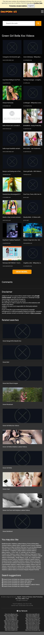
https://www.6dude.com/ (11, 618)
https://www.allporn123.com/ (33, 622)
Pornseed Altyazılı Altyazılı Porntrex (28, 570)
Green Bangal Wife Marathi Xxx (12, 341)
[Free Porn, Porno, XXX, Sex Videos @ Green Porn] (32, 191)
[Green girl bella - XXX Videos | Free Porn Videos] (32, 168)
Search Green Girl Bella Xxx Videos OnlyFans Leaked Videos (21, 584)
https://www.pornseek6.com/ (33, 619)
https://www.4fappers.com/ (11, 614)
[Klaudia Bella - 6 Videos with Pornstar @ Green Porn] (32, 214)
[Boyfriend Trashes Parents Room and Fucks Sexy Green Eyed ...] (12, 237)
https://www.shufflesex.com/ (11, 622)
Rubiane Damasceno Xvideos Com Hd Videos (26, 563)
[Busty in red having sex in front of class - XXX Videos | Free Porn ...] (12, 168)
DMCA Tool (25, 598)
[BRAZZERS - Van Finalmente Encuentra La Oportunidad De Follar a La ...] (32, 145)
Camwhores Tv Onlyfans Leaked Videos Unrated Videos (19, 550)
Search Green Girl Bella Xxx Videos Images (16, 586)
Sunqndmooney (6, 561)
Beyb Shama (20, 557)
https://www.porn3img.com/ (32, 627)
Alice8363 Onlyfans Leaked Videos (28, 559)
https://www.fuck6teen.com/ (32, 616)
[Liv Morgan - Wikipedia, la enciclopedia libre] (32, 99)
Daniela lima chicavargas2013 (11, 194)
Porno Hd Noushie (32, 544)
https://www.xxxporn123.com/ (11, 627)
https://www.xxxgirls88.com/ (33, 614)
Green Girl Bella (7, 468)
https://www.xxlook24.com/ (11, 630)
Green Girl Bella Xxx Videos (11, 425)
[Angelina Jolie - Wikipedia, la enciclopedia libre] (32, 260)
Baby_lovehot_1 (6, 552)
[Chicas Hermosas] (12, 99)
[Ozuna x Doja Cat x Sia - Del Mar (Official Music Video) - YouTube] (32, 237)
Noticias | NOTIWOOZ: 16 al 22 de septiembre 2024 (18, 263)
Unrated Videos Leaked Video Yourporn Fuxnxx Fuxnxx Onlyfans (21, 545)
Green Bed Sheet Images (10, 383)
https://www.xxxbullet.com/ (11, 624)
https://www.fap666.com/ (11, 619)
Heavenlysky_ (11, 557)
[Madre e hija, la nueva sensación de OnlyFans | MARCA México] (12, 214)
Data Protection (38, 597)
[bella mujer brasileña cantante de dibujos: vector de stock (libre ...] (12, 145)
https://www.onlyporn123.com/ (32, 623)
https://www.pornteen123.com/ (32, 620)
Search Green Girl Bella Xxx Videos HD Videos (17, 583)
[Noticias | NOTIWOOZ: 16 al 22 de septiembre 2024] (12, 260)
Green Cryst (6, 489)
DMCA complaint (36, 313)
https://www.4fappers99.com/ (11, 615)
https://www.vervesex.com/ (11, 623)
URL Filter (18, 598)
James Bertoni (11, 566)
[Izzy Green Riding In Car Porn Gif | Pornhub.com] (12, 77)
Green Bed (6, 362)
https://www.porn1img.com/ (32, 624)
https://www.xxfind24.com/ (11, 628)
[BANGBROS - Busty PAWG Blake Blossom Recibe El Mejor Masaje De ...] (32, 122)
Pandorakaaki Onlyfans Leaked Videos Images (16, 564)
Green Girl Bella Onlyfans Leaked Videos (15, 447)
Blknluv (27, 554)
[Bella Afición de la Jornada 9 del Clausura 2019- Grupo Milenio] (12, 122)
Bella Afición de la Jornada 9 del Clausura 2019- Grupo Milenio (21, 125)
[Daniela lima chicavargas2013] (12, 191)
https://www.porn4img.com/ (32, 628)
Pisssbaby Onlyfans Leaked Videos (23, 561)
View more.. (22, 272)
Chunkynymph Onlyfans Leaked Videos (24, 549)
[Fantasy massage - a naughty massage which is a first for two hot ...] (32, 77)
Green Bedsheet (8, 531)
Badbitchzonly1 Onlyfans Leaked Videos (14, 544)
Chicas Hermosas (8, 103)
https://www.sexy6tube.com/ (33, 615)
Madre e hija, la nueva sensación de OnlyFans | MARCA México (21, 217)
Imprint (19, 597)
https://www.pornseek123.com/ (32, 618)
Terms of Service (27, 597)
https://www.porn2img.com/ (32, 626)
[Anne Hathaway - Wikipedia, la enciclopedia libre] (32, 54)
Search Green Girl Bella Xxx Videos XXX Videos (17, 581)
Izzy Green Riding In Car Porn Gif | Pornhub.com (17, 80)
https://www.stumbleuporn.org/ (32, 630)
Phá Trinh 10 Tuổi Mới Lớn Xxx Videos (23, 552)
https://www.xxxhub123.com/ (11, 626)
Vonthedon (20, 568)
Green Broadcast (8, 404)
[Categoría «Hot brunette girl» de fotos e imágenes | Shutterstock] (12, 54)
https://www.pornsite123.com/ (11, 620)
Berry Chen (28, 568)
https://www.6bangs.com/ (11, 616)
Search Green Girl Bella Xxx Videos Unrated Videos (18, 579)
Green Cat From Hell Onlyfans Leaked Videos (16, 510)
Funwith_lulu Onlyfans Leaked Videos (13, 554)
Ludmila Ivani (20, 566)
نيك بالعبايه (28, 557)
